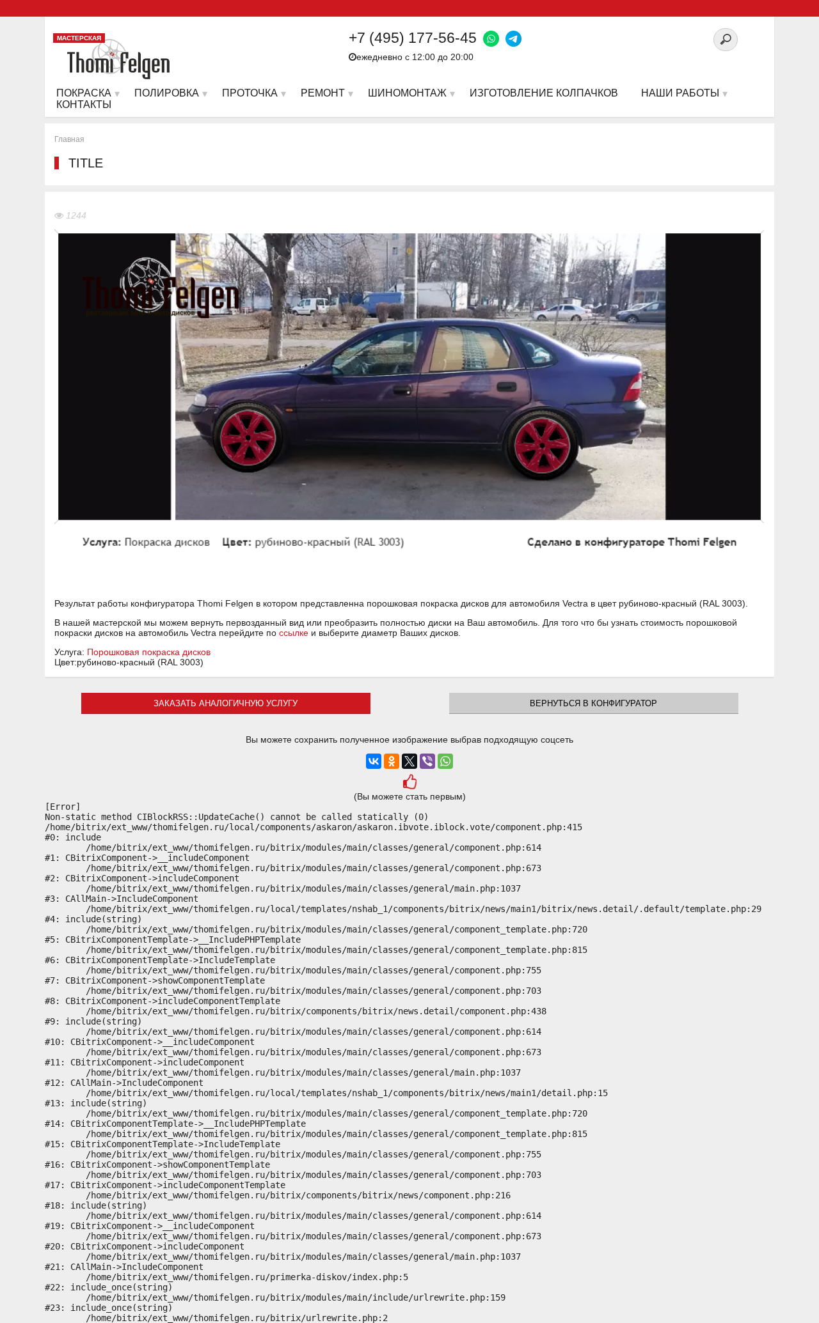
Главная (69, 139)
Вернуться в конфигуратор (593, 703)
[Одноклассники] (391, 761)
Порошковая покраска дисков (149, 652)
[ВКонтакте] (373, 761)
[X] (409, 761)
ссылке (293, 633)
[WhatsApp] (445, 761)
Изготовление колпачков (544, 93)
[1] (409, 783)
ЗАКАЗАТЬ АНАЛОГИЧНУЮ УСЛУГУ (226, 703)
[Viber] (427, 761)
